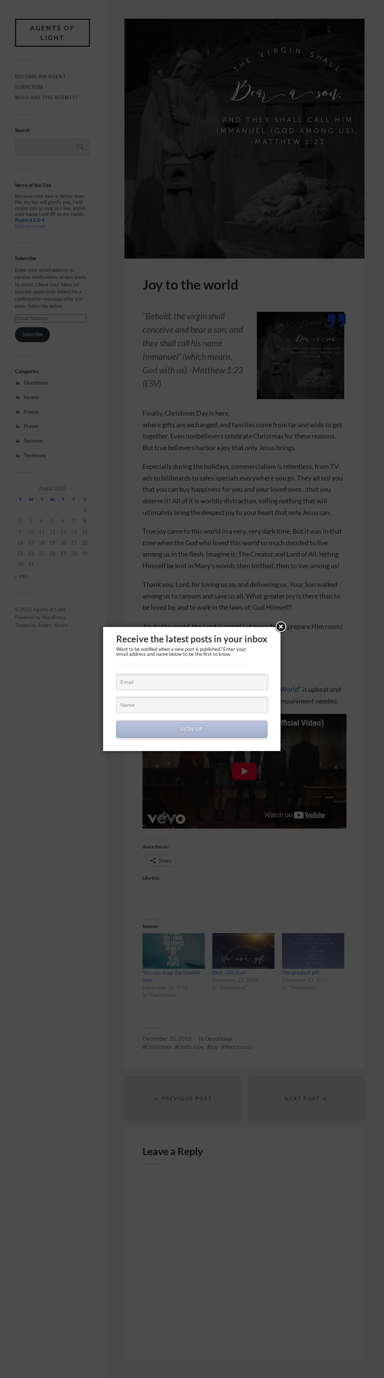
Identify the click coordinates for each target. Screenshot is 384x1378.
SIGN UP (191, 729)
